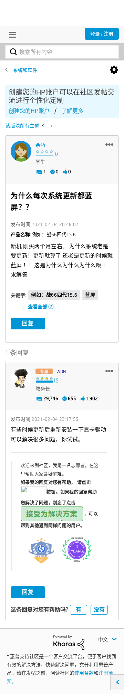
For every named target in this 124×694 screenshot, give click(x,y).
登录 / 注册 (101, 34)
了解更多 (72, 111)
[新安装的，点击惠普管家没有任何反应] (51, 125)
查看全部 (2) (41, 306)
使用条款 (84, 673)
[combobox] (62, 52)
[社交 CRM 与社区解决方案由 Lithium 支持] (68, 642)
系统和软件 (25, 70)
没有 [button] (99, 609)
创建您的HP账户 (29, 111)
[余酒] (21, 151)
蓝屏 (90, 295)
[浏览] (11, 34)
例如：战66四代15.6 (54, 295)
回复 (28, 323)
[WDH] (21, 377)
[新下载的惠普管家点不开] (43, 125)
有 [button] (78, 609)
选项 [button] (114, 70)
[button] (109, 144)
